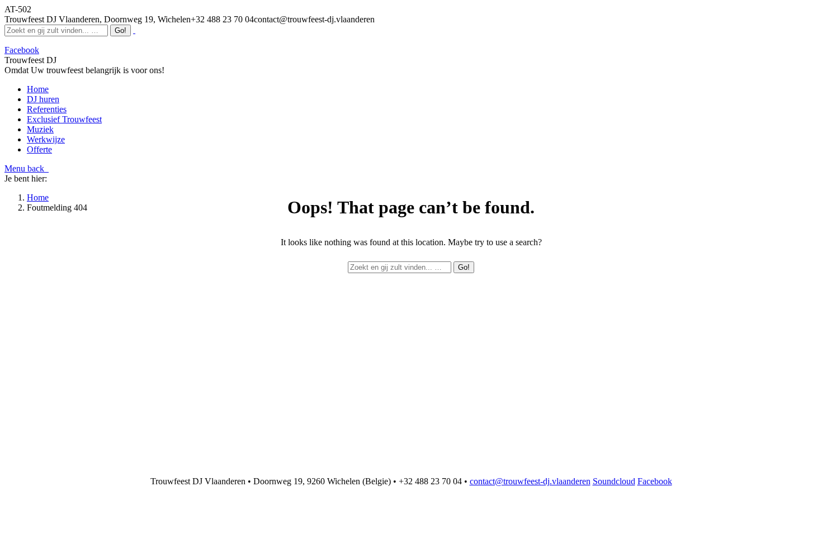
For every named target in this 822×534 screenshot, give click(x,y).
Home (38, 197)
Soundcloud (614, 481)
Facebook (654, 481)
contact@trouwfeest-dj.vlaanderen (530, 481)
